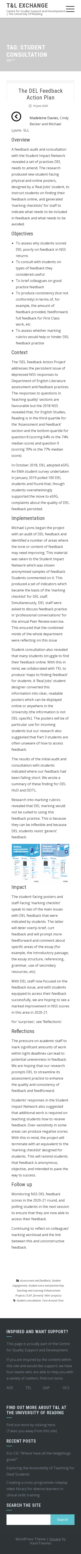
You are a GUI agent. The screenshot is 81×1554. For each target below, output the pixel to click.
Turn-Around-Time (53, 1300)
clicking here (45, 1424)
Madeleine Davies (44, 118)
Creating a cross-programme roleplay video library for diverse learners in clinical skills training (37, 1488)
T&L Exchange (27, 5)
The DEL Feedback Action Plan (40, 94)
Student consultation (29, 1300)
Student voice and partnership (46, 1285)
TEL (28, 1387)
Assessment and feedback (35, 1280)
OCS (66, 1387)
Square (55, 1539)
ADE (9, 1387)
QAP (46, 1387)
